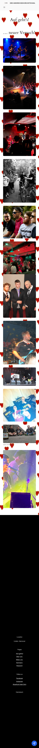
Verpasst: (19, 666)
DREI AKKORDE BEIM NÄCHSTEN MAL (22, 3)
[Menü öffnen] (4, 7)
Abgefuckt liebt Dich (19, 684)
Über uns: (19, 657)
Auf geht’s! (19, 654)
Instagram (19, 681)
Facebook (19, 678)
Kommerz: (19, 663)
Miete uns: (19, 660)
